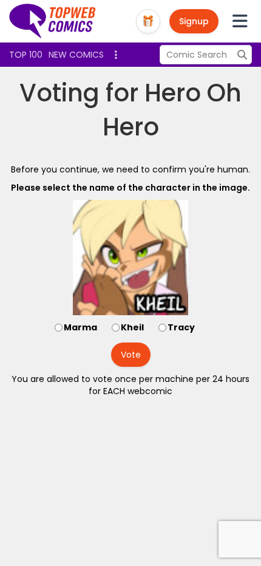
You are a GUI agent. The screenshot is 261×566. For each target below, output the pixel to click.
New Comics (76, 55)
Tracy (181, 327)
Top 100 (25, 55)
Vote (131, 355)
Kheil (132, 327)
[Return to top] (53, 21)
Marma (80, 327)
